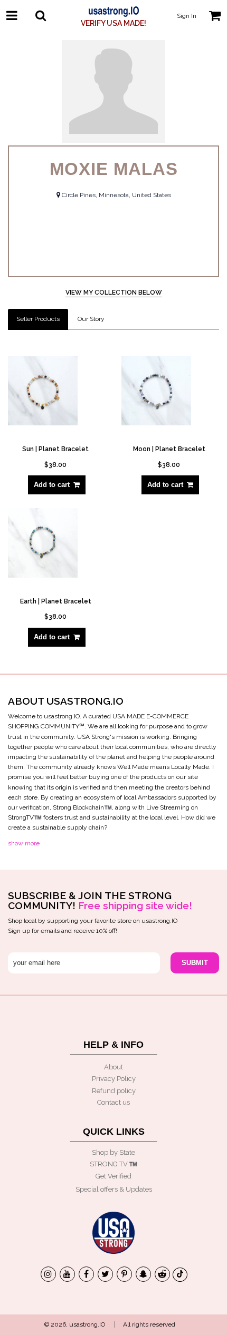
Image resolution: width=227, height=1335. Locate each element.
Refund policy (114, 1091)
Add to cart (52, 485)
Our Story (91, 319)
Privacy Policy (114, 1079)
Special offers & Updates (113, 1189)
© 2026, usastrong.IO (74, 1324)
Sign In (186, 16)
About (113, 1067)
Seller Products (38, 319)
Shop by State (113, 1152)
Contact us (113, 1102)
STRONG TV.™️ (113, 1164)
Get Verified (113, 1176)
